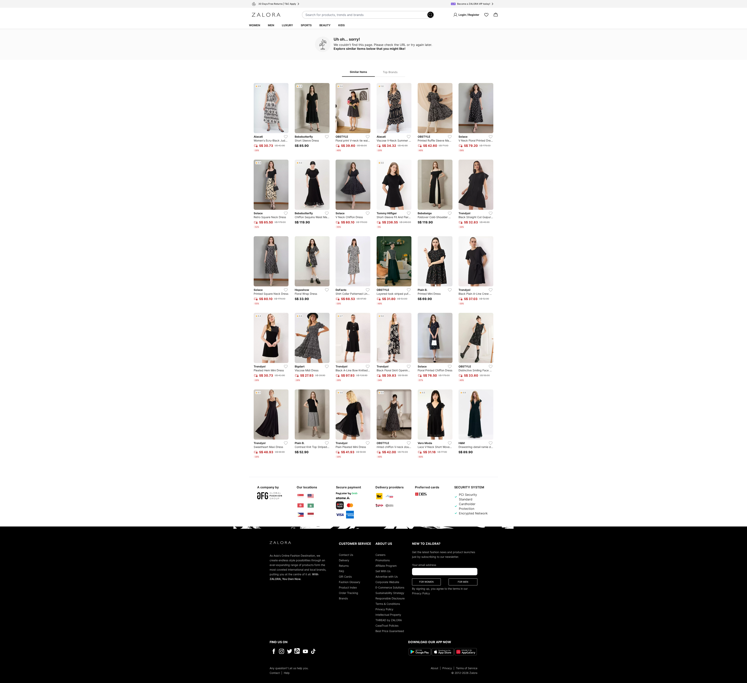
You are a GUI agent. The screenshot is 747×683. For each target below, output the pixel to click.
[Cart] (495, 14)
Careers (380, 554)
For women (426, 581)
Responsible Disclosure (390, 598)
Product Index (348, 587)
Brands (343, 598)
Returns (344, 565)
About (434, 668)
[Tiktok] (338, 651)
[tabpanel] (373, 271)
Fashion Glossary (349, 582)
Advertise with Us (386, 576)
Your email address (424, 565)
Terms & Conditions (387, 603)
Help (287, 672)
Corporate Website (387, 582)
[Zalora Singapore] (300, 496)
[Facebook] (274, 651)
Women (254, 25)
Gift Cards (345, 576)
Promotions (382, 560)
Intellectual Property (388, 614)
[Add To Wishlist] (285, 137)
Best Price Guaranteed (389, 631)
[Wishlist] (486, 14)
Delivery (344, 560)
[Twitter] (290, 651)
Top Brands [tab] (390, 72)
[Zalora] (266, 15)
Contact (275, 672)
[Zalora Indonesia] (311, 515)
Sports (306, 25)
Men (271, 25)
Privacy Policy (384, 609)
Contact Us (346, 554)
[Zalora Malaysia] (311, 496)
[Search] (430, 15)
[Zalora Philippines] (300, 515)
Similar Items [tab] (358, 71)
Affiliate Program (386, 565)
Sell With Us (382, 571)
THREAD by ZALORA (388, 620)
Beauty (325, 25)
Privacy (447, 668)
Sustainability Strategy (389, 593)
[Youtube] (305, 651)
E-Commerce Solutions (389, 587)
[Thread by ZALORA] (297, 651)
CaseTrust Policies (386, 625)
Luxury (287, 25)
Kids (341, 25)
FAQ (341, 571)
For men (463, 581)
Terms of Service (466, 668)
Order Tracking (348, 593)
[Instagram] (282, 651)
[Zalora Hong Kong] (300, 505)
